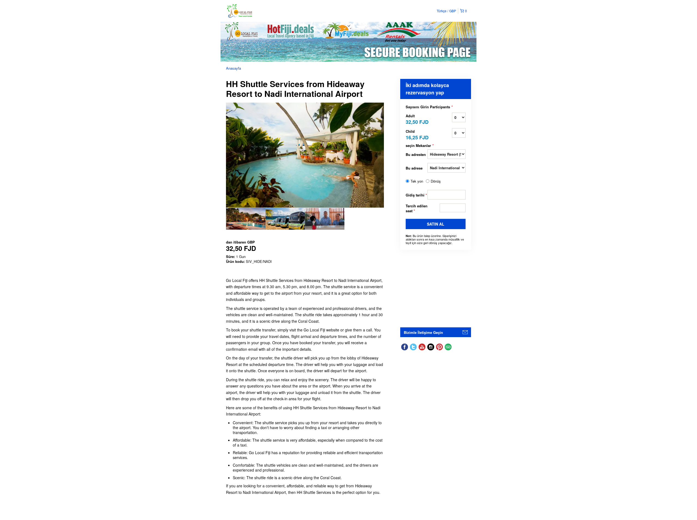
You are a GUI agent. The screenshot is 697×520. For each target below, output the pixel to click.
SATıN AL (435, 224)
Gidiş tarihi (416, 195)
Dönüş (436, 181)
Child (416, 134)
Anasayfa (233, 68)
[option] (245, 219)
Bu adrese (414, 168)
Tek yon (417, 181)
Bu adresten (416, 154)
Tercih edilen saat (416, 208)
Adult (416, 118)
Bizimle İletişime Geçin (423, 332)
